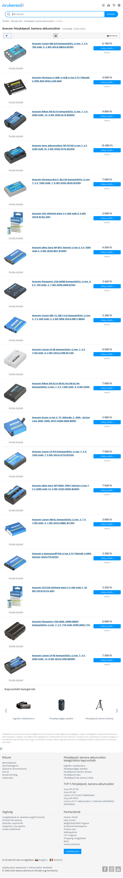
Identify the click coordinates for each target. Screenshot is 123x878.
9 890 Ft (107, 111)
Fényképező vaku (72, 774)
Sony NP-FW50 (71, 798)
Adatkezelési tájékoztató (14, 867)
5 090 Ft (107, 417)
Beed (66, 841)
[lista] (55, 35)
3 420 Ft (107, 281)
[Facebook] (105, 868)
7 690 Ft (107, 179)
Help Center (70, 820)
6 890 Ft (107, 621)
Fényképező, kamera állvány (99, 718)
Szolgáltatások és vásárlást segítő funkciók (23, 817)
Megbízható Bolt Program (76, 823)
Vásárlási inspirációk (12, 823)
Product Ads (70, 829)
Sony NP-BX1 (70, 792)
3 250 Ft (107, 587)
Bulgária (43, 859)
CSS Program (70, 835)
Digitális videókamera (23, 718)
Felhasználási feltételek (40, 867)
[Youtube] (118, 868)
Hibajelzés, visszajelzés (13, 826)
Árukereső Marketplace (75, 826)
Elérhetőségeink (10, 765)
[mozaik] (60, 35)
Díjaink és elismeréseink (14, 768)
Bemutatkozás (9, 762)
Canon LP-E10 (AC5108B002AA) (79, 795)
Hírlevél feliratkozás (12, 820)
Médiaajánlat (70, 832)
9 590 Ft (107, 349)
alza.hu (107, 52)
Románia (58, 859)
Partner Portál (71, 817)
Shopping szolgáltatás (75, 838)
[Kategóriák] (103, 5)
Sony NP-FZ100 (71, 789)
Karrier (5, 771)
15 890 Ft (107, 145)
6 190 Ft (107, 43)
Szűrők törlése (79, 29)
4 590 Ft (107, 77)
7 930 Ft (107, 485)
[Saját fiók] (119, 5)
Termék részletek (16, 68)
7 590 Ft (107, 451)
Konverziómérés (72, 844)
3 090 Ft (107, 213)
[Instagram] (111, 868)
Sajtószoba (7, 777)
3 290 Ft (107, 315)
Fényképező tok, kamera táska (78, 777)
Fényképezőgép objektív (61, 718)
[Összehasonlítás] (108, 5)
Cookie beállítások (11, 829)
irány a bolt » (107, 48)
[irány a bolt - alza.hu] (17, 53)
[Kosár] (114, 5)
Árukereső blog (9, 774)
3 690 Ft (107, 519)
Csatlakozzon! (72, 851)
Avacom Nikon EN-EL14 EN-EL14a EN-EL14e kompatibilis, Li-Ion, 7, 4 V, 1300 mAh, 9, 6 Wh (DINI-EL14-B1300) (61, 387)
